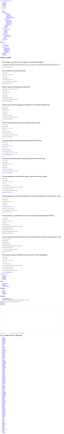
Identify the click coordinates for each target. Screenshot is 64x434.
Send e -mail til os (5, 66)
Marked (5, 31)
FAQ (5, 37)
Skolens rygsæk (8, 24)
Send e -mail (2, 303)
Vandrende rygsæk (9, 22)
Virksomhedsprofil (7, 29)
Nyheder (5, 32)
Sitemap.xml (4, 285)
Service (3, 34)
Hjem (3, 11)
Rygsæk (5, 19)
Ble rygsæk (8, 23)
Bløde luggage (6, 45)
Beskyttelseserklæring (5, 286)
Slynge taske (6, 27)
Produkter (4, 12)
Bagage (3, 44)
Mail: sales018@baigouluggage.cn (7, 299)
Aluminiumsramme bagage (10, 17)
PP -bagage (8, 13)
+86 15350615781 (3, 7)
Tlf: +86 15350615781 (6, 298)
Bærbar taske (6, 25)
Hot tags (3, 284)
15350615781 (2, 304)
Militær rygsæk (6, 49)
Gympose (5, 26)
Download (4, 38)
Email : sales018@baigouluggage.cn (6, 0)
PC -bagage (8, 15)
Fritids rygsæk (8, 20)
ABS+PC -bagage (9, 16)
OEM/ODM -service (7, 35)
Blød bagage (8, 18)
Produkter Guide (5, 283)
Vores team (6, 33)
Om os (3, 28)
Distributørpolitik (7, 36)
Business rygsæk (9, 21)
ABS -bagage (8, 14)
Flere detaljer (10, 66)
